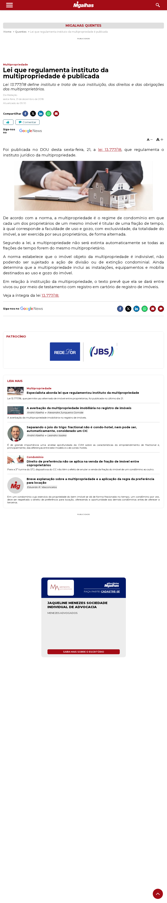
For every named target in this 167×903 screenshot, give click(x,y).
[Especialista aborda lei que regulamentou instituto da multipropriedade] (17, 391)
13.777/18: (50, 295)
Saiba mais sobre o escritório (83, 651)
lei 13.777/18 (109, 149)
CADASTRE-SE (110, 591)
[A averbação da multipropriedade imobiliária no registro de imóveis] (17, 410)
